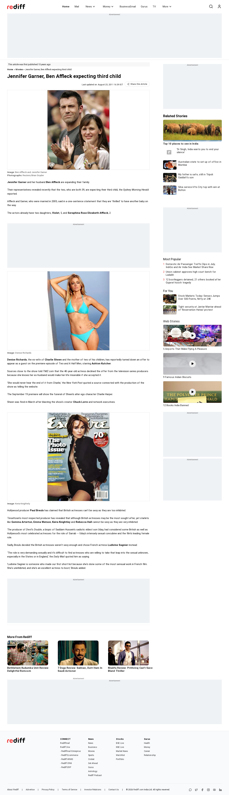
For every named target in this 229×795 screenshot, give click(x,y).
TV (154, 6)
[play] (192, 335)
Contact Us (113, 789)
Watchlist (120, 755)
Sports (91, 755)
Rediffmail (65, 743)
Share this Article (138, 84)
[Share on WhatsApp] (190, 790)
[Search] (210, 6)
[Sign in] (219, 6)
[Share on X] (196, 790)
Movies (19, 69)
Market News (122, 751)
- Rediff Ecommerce (69, 755)
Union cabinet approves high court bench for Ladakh (191, 273)
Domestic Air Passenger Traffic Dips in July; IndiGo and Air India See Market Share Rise (190, 266)
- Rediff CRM (66, 763)
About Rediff (13, 789)
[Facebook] (202, 790)
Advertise (30, 789)
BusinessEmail (128, 6)
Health (147, 743)
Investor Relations (92, 789)
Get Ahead (93, 763)
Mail (77, 6)
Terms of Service (69, 789)
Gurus (144, 6)
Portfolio (120, 759)
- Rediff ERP (65, 767)
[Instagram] (208, 790)
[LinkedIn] (220, 790)
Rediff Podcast (95, 775)
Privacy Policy (48, 789)
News (89, 6)
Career (147, 751)
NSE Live (120, 747)
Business (92, 747)
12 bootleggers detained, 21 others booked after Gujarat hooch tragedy (193, 281)
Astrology (92, 771)
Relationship (150, 755)
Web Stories (171, 321)
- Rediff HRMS (66, 759)
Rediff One (65, 747)
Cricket (91, 759)
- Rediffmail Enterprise (70, 751)
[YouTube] (214, 790)
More (165, 6)
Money (106, 6)
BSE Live (120, 743)
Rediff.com (138, 789)
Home (65, 6)
